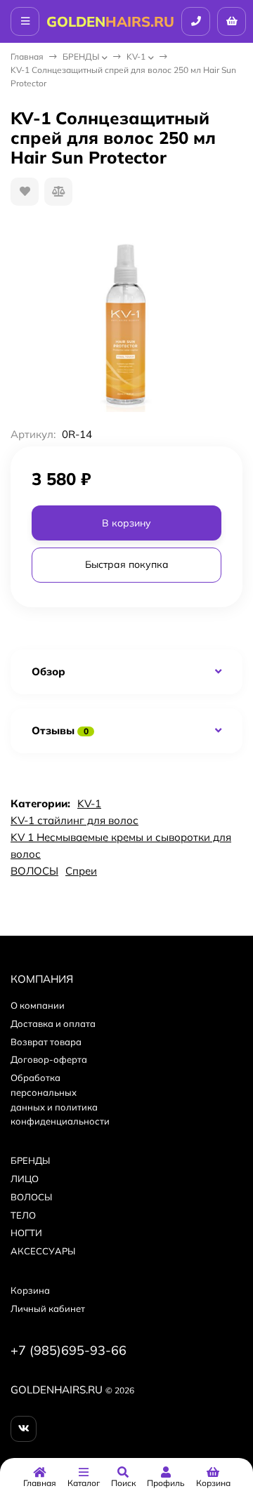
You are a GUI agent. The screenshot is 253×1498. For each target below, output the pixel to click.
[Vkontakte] (24, 1429)
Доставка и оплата (53, 1023)
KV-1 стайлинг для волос (74, 820)
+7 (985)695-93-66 (68, 1350)
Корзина (30, 1290)
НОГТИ (26, 1232)
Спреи (81, 870)
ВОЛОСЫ (34, 870)
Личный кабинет (48, 1308)
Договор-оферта (49, 1059)
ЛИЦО (25, 1178)
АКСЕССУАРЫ (43, 1251)
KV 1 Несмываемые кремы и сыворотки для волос (121, 845)
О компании (38, 1005)
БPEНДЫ (81, 56)
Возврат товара (46, 1041)
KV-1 (135, 56)
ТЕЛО (23, 1215)
